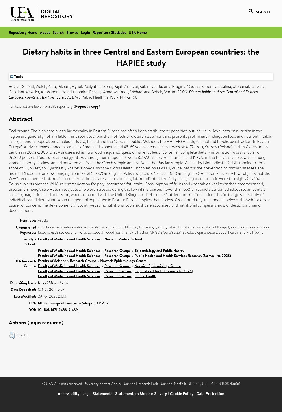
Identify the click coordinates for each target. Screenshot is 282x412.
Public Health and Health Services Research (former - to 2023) (183, 255)
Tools (18, 76)
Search (58, 32)
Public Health (145, 275)
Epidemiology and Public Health (159, 250)
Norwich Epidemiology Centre (123, 260)
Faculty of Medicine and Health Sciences (69, 239)
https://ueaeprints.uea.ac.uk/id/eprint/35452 (73, 303)
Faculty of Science (52, 260)
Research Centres (118, 270)
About (45, 32)
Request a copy (87, 106)
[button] (12, 335)
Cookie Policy (181, 393)
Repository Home (23, 32)
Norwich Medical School (123, 239)
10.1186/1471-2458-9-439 (58, 309)
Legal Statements (97, 393)
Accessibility (69, 393)
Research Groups (117, 250)
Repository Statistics (109, 32)
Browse (72, 32)
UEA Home (138, 32)
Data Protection (210, 393)
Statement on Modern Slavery (141, 393)
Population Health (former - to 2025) (164, 270)
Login (85, 32)
